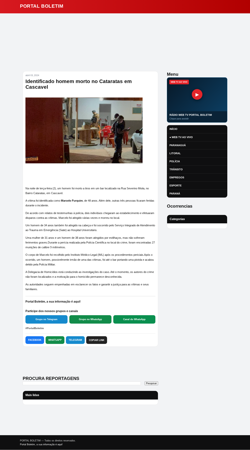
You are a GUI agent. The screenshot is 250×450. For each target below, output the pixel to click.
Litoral (175, 153)
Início (173, 129)
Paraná (174, 193)
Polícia (174, 161)
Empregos (176, 177)
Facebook (34, 340)
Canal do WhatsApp (134, 319)
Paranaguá (177, 145)
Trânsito (176, 169)
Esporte (175, 185)
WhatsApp (55, 340)
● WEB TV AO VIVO (181, 137)
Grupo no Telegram (46, 319)
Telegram (75, 340)
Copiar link (96, 340)
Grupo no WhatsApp (90, 319)
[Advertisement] (125, 40)
